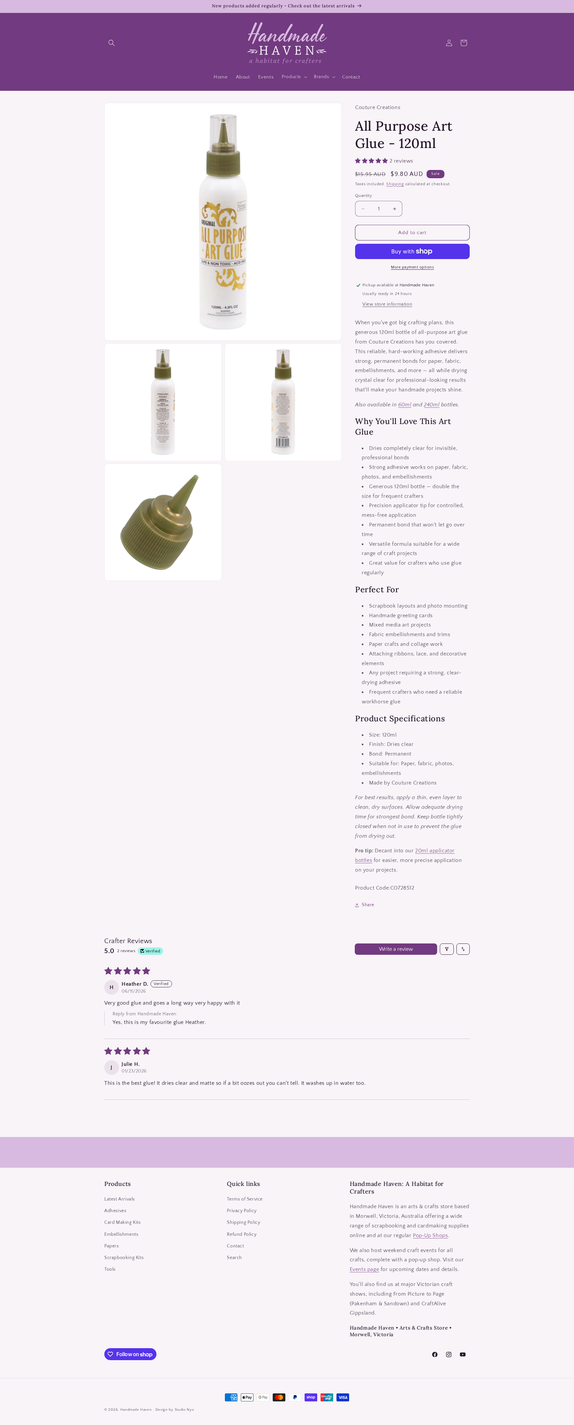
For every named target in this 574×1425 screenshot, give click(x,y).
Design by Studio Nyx (174, 1410)
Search (234, 1257)
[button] (111, 43)
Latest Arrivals (119, 1199)
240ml (431, 405)
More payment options (412, 267)
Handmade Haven (136, 1410)
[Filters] (447, 949)
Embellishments (121, 1234)
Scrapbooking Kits (124, 1257)
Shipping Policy (243, 1222)
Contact (235, 1246)
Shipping (395, 184)
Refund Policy (241, 1234)
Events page (364, 1269)
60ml (404, 405)
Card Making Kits (122, 1222)
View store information (387, 304)
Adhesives (115, 1210)
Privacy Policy (241, 1210)
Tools (110, 1269)
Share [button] (368, 905)
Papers (111, 1246)
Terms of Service (245, 1199)
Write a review (396, 949)
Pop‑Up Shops (430, 1235)
